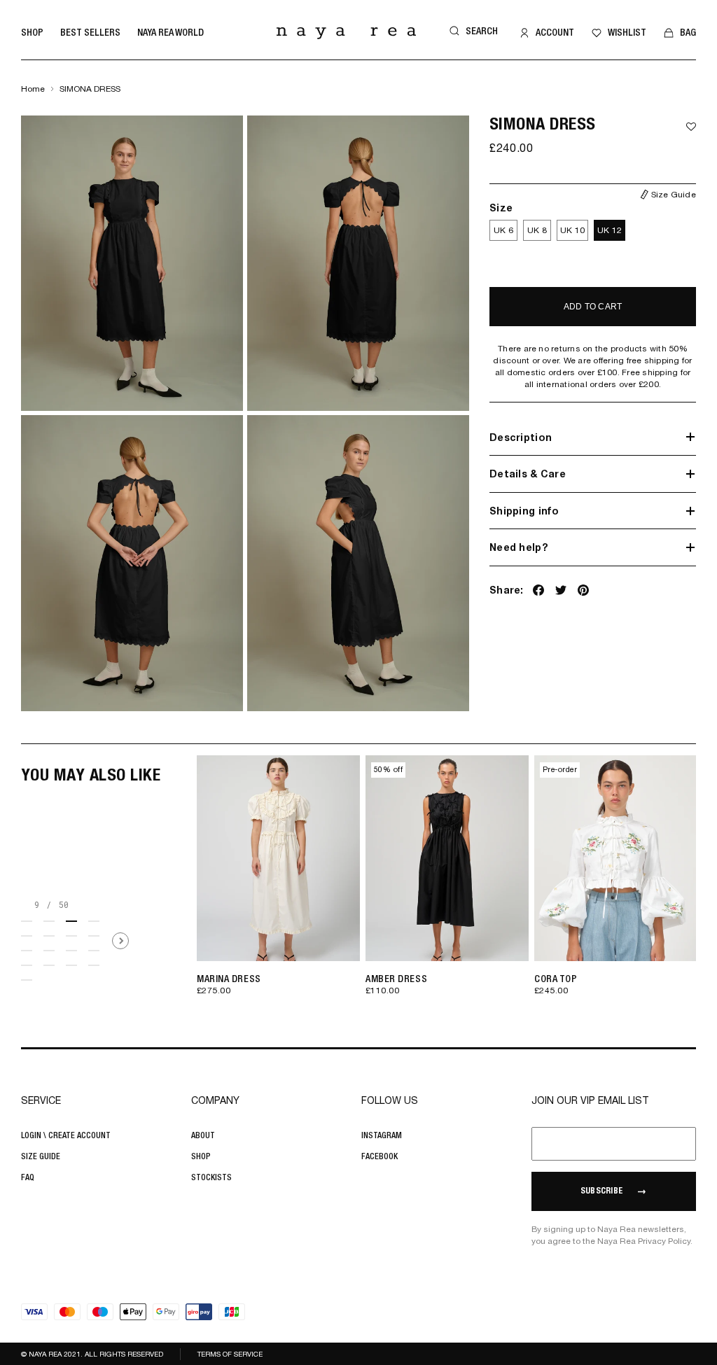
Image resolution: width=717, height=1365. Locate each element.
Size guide (40, 1156)
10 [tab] (49, 950)
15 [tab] (71, 965)
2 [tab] (49, 921)
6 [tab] (49, 936)
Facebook (379, 1156)
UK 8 (537, 230)
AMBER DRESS (396, 978)
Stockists (211, 1177)
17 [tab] (26, 980)
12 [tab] (93, 950)
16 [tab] (93, 965)
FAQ (27, 1177)
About (203, 1135)
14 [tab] (49, 965)
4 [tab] (93, 921)
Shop (32, 32)
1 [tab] (26, 921)
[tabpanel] (275, 885)
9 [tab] (26, 950)
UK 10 (572, 230)
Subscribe (601, 1191)
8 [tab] (93, 936)
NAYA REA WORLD (170, 32)
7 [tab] (71, 936)
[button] (471, 31)
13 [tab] (26, 965)
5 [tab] (26, 936)
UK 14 (357, 934)
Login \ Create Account (66, 1135)
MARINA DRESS (229, 978)
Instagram (381, 1135)
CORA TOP (555, 978)
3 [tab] (71, 921)
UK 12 (609, 230)
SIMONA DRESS (90, 89)
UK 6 (503, 230)
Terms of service (230, 1353)
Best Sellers (90, 32)
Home (33, 89)
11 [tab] (71, 950)
